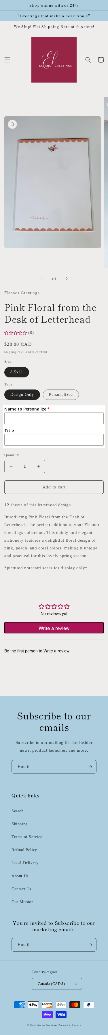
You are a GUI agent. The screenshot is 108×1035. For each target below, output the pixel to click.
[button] (7, 60)
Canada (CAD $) (51, 983)
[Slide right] (66, 278)
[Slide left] (41, 278)
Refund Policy (24, 850)
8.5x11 (16, 372)
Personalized (61, 394)
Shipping (10, 352)
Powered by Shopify (69, 1025)
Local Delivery (25, 863)
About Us (20, 876)
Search (18, 811)
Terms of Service (27, 837)
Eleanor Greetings (47, 1025)
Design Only (22, 394)
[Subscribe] (90, 767)
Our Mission (23, 902)
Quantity (11, 455)
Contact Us (21, 889)
